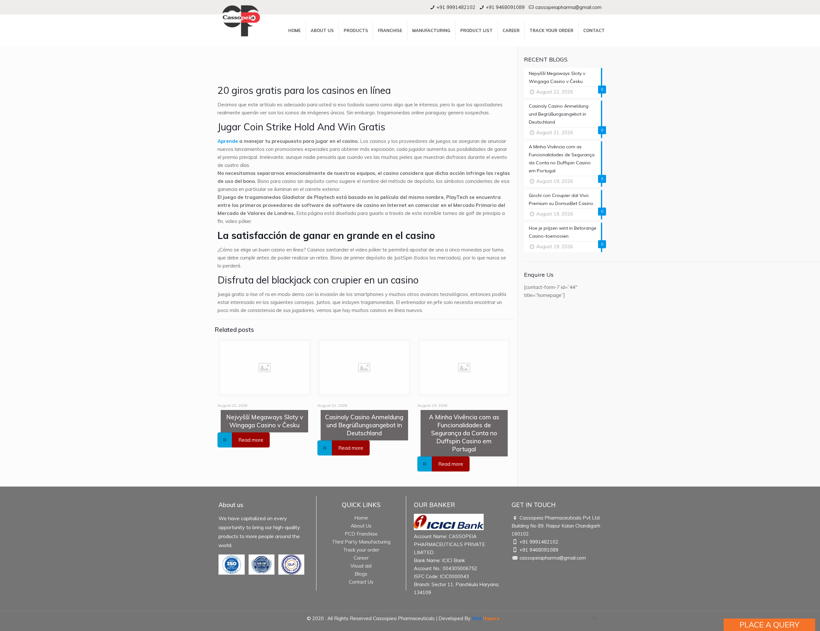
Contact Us (361, 582)
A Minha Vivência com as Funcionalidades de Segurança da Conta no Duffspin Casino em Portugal (464, 433)
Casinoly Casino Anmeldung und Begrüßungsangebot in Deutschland (364, 425)
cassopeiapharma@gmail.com (568, 7)
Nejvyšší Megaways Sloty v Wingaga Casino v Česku (264, 421)
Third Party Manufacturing (361, 542)
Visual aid (361, 566)
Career (361, 558)
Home (361, 518)
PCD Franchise (361, 534)
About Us (361, 526)
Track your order (361, 550)
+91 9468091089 (505, 7)
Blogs (361, 574)
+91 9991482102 (456, 7)
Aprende (227, 141)
